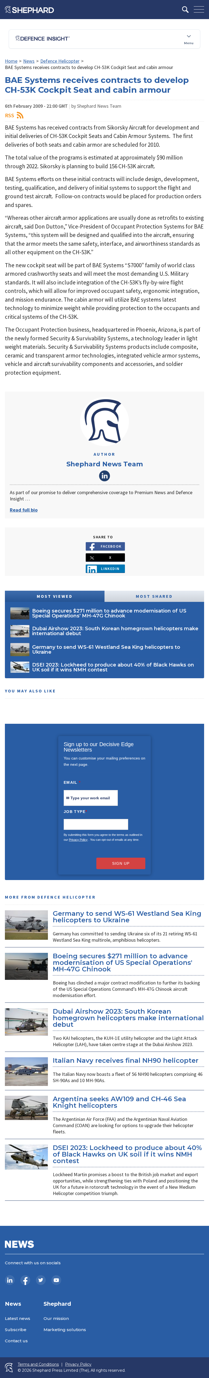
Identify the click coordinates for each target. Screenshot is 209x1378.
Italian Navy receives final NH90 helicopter (125, 1060)
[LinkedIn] (10, 1280)
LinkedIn (104, 475)
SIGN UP (121, 863)
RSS (9, 115)
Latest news (17, 1318)
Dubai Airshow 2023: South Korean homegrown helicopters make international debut (128, 1017)
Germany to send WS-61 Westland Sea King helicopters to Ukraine (127, 916)
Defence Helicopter (59, 61)
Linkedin (110, 568)
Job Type (75, 811)
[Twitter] (41, 1280)
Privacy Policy (78, 839)
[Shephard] (29, 9)
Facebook (111, 546)
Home (11, 61)
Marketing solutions (65, 1329)
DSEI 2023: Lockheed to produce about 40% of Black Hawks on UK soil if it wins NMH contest (127, 1154)
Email (72, 782)
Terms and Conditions (38, 1364)
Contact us (16, 1340)
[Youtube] (56, 1280)
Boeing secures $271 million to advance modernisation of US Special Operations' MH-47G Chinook (122, 962)
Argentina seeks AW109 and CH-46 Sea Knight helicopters (119, 1102)
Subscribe (15, 1329)
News (29, 61)
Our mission (56, 1318)
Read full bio (24, 510)
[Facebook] (25, 1280)
